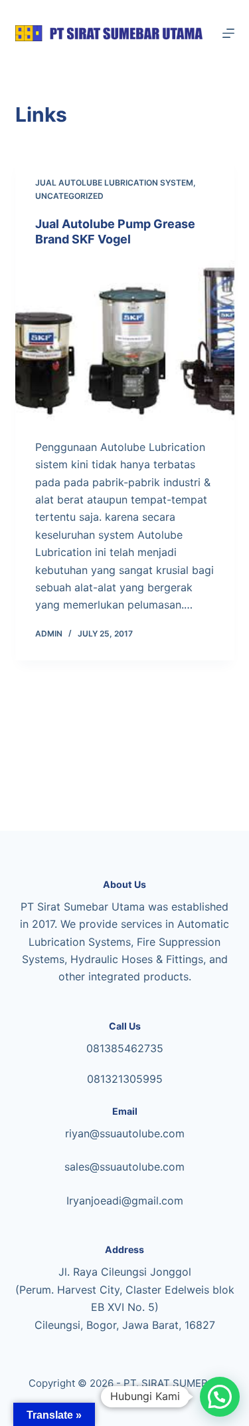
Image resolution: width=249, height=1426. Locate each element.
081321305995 (125, 1078)
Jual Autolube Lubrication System (114, 183)
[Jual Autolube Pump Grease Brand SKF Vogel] (124, 342)
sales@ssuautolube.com (124, 1166)
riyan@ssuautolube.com (125, 1133)
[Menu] (228, 33)
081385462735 (124, 1048)
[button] (220, 1397)
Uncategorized (69, 196)
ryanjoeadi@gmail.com (126, 1200)
